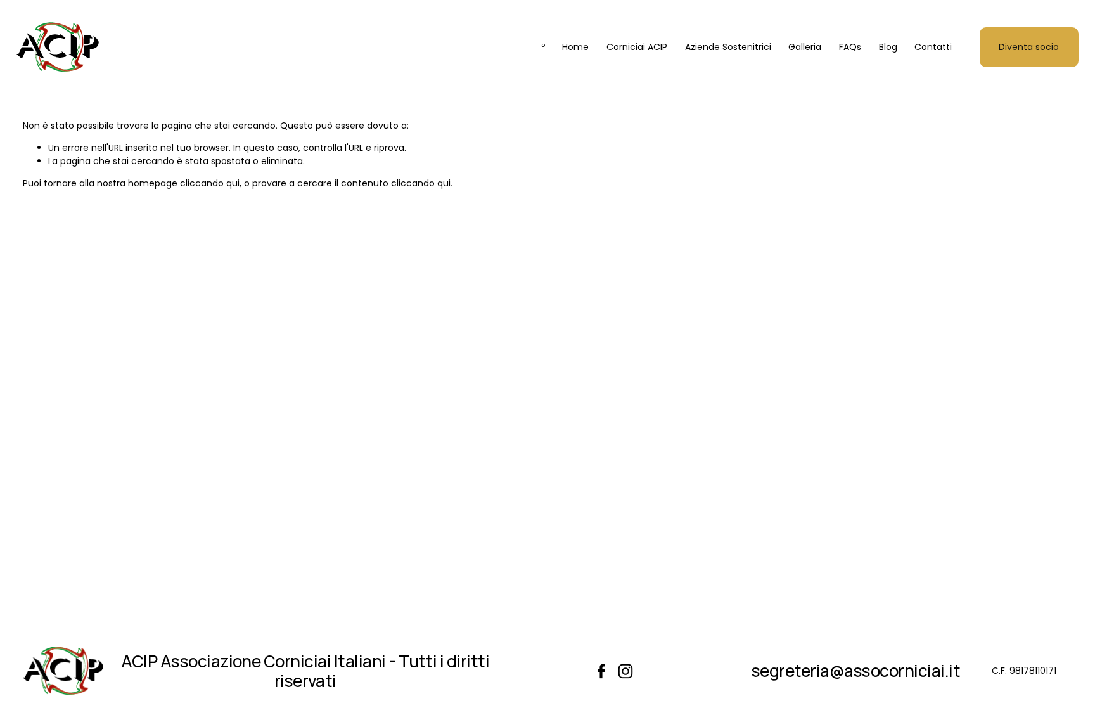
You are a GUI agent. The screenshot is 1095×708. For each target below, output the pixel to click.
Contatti (933, 47)
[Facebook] (601, 671)
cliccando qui (210, 183)
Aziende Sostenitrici (728, 47)
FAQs (850, 47)
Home (575, 47)
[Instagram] (625, 671)
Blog (888, 47)
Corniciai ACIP (636, 47)
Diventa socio (1029, 47)
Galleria (804, 47)
